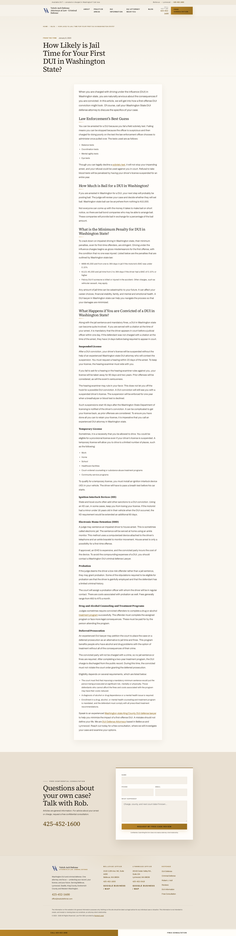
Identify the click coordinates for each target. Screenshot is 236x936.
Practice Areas (98, 10)
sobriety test (118, 164)
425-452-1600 (178, 2)
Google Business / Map (114, 887)
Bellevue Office (112, 866)
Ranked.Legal (99, 916)
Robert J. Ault (167, 880)
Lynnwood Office (142, 866)
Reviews (165, 885)
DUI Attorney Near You (133, 10)
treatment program (88, 615)
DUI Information (116, 10)
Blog (150, 9)
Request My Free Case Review (154, 827)
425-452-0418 (139, 881)
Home (45, 26)
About (87, 9)
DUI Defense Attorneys (114, 721)
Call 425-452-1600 (59, 933)
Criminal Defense (169, 876)
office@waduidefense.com (62, 899)
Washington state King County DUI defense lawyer (130, 713)
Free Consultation (181, 10)
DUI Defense (167, 871)
